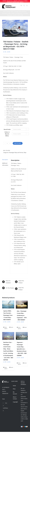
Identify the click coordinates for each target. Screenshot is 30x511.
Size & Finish (7, 129)
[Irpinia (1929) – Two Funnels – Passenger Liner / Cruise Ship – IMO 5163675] (8, 304)
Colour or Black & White (7, 133)
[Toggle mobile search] (24, 5)
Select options (5, 328)
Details (11, 327)
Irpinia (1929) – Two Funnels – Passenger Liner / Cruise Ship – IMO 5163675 (8, 315)
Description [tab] (5, 159)
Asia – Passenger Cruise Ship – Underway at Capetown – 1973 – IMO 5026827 (22, 315)
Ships (25, 152)
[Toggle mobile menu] (27, 5)
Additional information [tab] (5, 164)
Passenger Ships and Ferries (16, 152)
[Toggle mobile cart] (21, 5)
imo (6, 403)
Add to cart (17, 143)
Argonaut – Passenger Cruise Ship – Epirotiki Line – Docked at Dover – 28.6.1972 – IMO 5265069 (22, 349)
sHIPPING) (5, 408)
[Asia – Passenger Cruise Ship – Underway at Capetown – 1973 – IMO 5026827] (22, 304)
